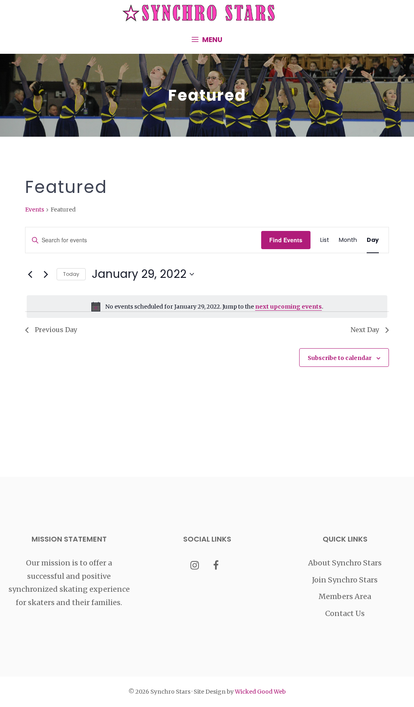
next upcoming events (288, 306)
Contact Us (345, 613)
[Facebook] (216, 566)
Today (71, 274)
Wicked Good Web (260, 691)
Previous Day (56, 330)
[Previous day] (30, 274)
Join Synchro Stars (345, 579)
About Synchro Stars (345, 562)
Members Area (345, 596)
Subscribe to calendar (340, 358)
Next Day (365, 330)
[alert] (207, 306)
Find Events (285, 240)
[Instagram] (195, 566)
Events (34, 209)
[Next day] (46, 274)
